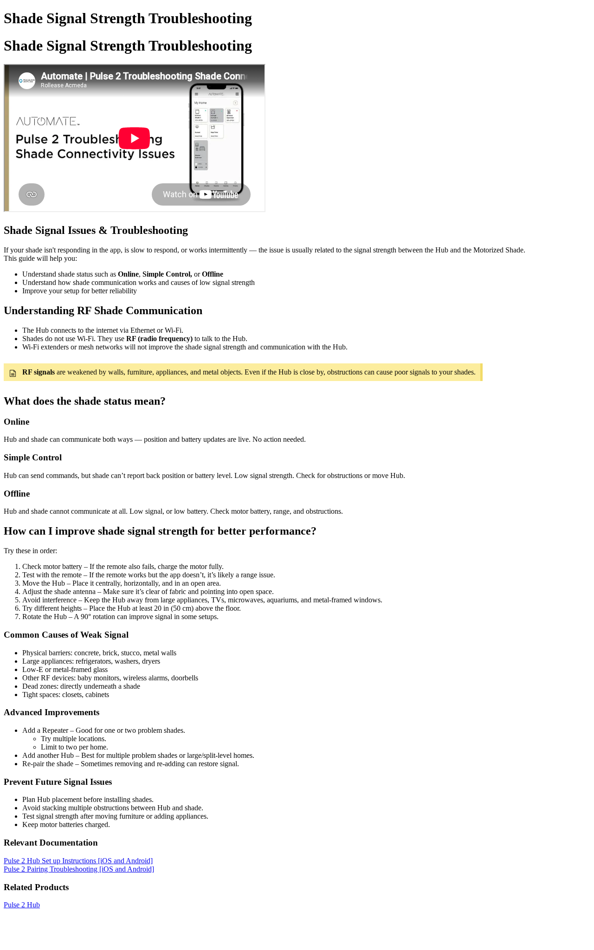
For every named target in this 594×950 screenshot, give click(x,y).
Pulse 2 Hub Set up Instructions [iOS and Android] (78, 861)
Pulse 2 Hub (22, 905)
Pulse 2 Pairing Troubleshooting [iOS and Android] (79, 869)
